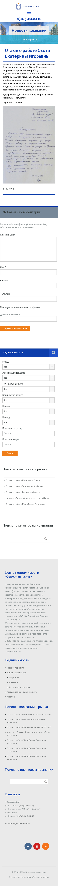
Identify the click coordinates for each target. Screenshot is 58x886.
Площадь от (12, 428)
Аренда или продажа (13, 373)
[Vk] (28, 846)
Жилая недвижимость (18, 672)
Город (5, 361)
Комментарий (7, 234)
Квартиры (14, 677)
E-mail (4, 280)
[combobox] (28, 367)
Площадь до (12, 439)
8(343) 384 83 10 (29, 19)
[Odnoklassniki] (45, 846)
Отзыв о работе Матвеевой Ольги (23, 480)
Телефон (5, 294)
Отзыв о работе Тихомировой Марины (25, 486)
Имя (3, 267)
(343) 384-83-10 (26, 805)
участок (11, 697)
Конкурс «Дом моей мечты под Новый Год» (27, 498)
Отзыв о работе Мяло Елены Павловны (25, 504)
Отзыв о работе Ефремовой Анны (23, 492)
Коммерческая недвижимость (22, 692)
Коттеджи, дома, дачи (19, 687)
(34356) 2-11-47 (26, 816)
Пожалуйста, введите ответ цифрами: (20, 307)
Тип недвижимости (12, 384)
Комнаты (13, 682)
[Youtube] (36, 846)
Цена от (6, 406)
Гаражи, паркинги (15, 668)
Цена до (6, 417)
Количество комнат (12, 395)
